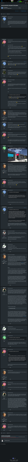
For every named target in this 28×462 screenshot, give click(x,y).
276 (4, 332)
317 (4, 45)
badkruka (4, 69)
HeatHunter (4, 39)
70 (4, 22)
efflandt (4, 287)
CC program (24, 316)
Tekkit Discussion (9, 8)
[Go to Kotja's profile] (4, 246)
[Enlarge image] (8, 56)
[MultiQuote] (8, 26)
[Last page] (5, 433)
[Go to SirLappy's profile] (4, 148)
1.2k (4, 116)
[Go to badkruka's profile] (4, 72)
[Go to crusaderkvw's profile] (2, 8)
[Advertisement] (9, 33)
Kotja (4, 243)
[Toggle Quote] (8, 209)
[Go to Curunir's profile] (4, 113)
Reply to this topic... (7, 440)
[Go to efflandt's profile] (4, 290)
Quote (10, 26)
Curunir (4, 110)
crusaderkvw (5, 7)
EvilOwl (4, 230)
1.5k (4, 236)
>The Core (22, 262)
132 (4, 398)
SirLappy (4, 145)
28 (4, 341)
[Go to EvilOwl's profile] (4, 233)
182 (4, 76)
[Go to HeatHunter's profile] (4, 42)
